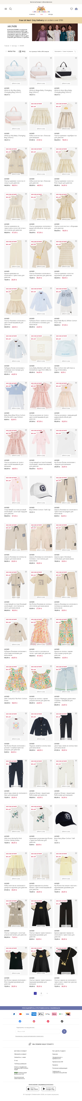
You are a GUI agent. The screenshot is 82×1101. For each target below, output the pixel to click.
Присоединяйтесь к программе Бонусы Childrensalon (41, 1008)
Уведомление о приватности (57, 1057)
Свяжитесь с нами (20, 1057)
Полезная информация (59, 1068)
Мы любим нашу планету (42, 1044)
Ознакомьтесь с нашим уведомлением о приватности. (29, 1036)
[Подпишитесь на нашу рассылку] (64, 1031)
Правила (55, 1065)
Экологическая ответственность (19, 1077)
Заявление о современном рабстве (59, 1072)
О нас (16, 1060)
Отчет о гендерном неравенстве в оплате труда (21, 1068)
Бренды (50, 14)
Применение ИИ (57, 1062)
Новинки (32, 14)
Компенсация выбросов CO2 (20, 1073)
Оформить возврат (20, 1054)
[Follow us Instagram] (34, 1022)
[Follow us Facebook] (20, 1022)
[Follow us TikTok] (62, 1022)
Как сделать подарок (59, 1051)
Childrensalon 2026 (37, 1094)
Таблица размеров (20, 1064)
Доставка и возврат (20, 1051)
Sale (41, 14)
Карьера (55, 1054)
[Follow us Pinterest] (48, 1022)
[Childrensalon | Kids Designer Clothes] (41, 8)
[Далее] (47, 993)
